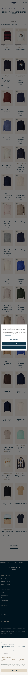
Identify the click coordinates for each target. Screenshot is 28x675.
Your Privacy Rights (14, 339)
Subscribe (14, 670)
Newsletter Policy (16, 665)
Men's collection (5, 660)
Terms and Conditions (8, 665)
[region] (14, 337)
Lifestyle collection (22, 660)
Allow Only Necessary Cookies (14, 343)
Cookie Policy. (8, 335)
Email (14, 650)
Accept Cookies (14, 347)
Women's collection (14, 660)
